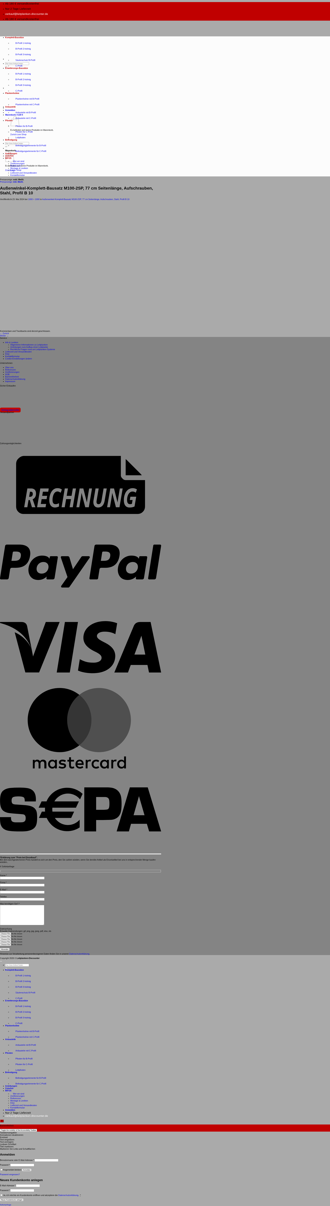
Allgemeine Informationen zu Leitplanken (29, 345)
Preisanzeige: (11, 182)
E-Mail (3, 890)
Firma (3, 882)
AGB (7, 374)
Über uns (9, 367)
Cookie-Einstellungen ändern (18, 359)
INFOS (8, 1091)
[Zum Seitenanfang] (1, 961)
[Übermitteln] (6, 66)
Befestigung (11, 140)
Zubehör (9, 1088)
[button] (10, 110)
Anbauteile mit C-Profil (25, 118)
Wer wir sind (18, 161)
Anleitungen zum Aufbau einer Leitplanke (29, 347)
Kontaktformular (17, 175)
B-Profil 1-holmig (23, 43)
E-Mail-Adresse (7, 1185)
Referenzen (15, 166)
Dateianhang (6, 929)
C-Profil (18, 66)
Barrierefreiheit (12, 377)
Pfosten (9, 120)
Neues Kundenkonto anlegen (11, 1200)
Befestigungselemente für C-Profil (30, 151)
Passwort (5, 1165)
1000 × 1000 (34, 199)
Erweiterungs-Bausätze (16, 68)
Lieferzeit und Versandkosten (23, 173)
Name (3, 875)
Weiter (4, 336)
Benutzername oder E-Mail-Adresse (17, 1160)
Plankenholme (12, 93)
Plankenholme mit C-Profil (27, 104)
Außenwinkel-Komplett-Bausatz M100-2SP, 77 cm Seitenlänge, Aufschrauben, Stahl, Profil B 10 (85, 199)
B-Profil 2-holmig (23, 49)
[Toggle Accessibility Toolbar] (2, 1120)
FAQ (12, 170)
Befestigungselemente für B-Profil (30, 145)
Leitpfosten (20, 137)
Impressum (10, 381)
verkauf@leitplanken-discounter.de (26, 13)
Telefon (3, 897)
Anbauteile (10, 107)
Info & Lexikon (11, 342)
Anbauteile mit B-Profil (25, 112)
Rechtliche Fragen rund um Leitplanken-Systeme (32, 349)
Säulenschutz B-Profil (25, 60)
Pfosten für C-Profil (24, 132)
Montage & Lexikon (19, 168)
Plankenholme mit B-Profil (27, 99)
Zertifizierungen (17, 163)
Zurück (4, 333)
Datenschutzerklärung (15, 379)
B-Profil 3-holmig (23, 54)
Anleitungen (11, 1086)
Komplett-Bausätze (14, 37)
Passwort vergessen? (10, 1174)
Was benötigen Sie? (10, 904)
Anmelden (26, 1170)
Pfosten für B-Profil (24, 126)
